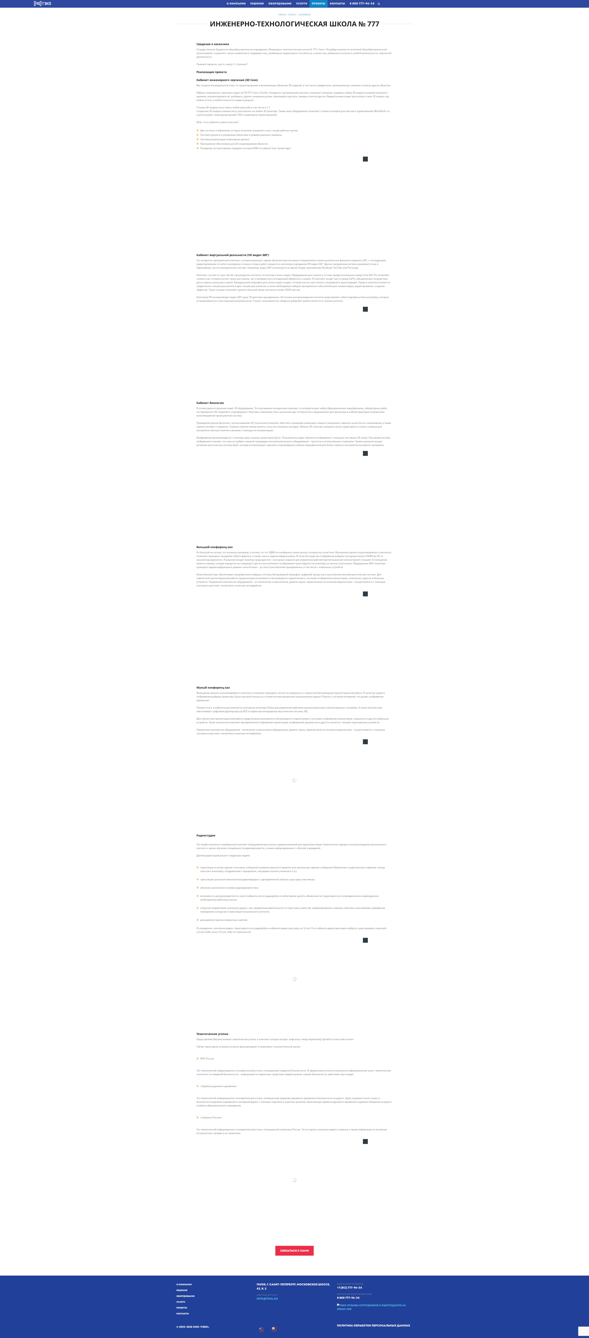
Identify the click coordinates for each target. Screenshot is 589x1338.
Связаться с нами (294, 1251)
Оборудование (280, 3)
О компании (236, 3)
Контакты (337, 3)
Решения (257, 3)
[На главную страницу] (42, 3)
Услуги (301, 3)
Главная (282, 15)
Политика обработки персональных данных (373, 1325)
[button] (365, 159)
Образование (304, 15)
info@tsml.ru (267, 1299)
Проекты (320, 3)
